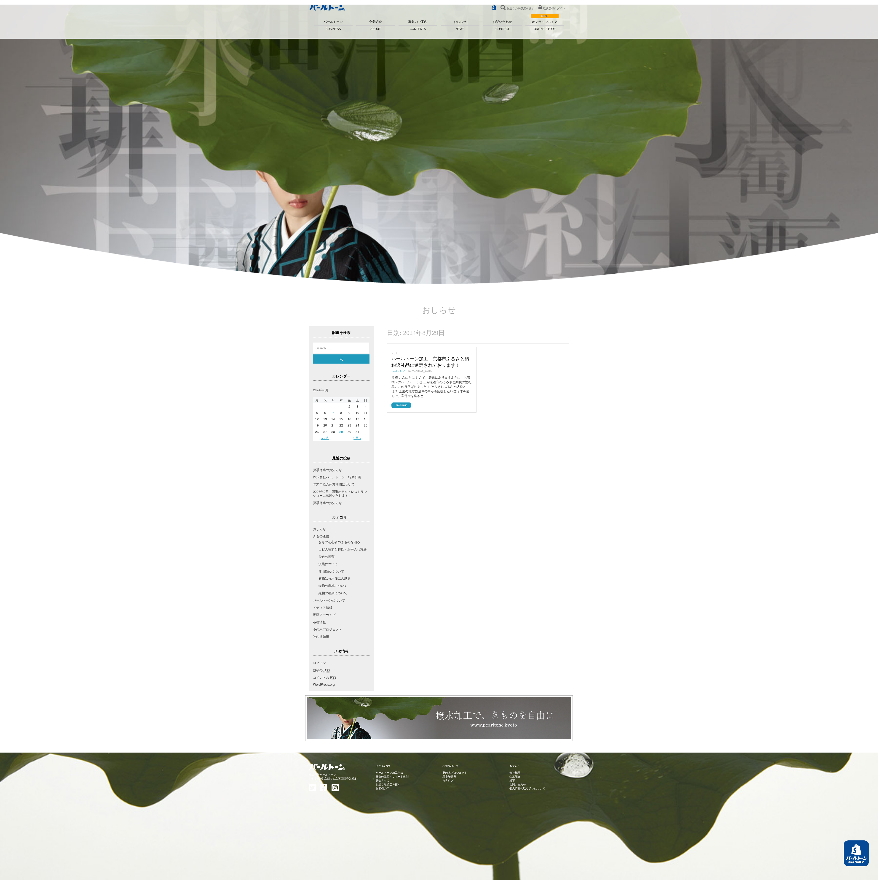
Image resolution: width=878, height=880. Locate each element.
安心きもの (382, 780)
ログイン (319, 662)
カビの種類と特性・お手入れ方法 (343, 549)
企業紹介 (375, 25)
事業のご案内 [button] (417, 25)
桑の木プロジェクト (327, 629)
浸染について (328, 563)
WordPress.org (324, 684)
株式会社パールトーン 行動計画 (337, 477)
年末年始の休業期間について (334, 484)
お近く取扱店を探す (388, 784)
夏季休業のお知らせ (327, 469)
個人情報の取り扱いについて (527, 788)
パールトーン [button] (333, 25)
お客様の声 (382, 788)
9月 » (357, 437)
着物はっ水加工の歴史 (335, 578)
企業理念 (514, 776)
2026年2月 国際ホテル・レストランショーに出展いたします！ (340, 493)
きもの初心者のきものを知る (339, 542)
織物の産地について (333, 585)
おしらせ (460, 25)
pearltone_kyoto (422, 371)
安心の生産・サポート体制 (392, 776)
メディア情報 (322, 607)
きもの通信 (321, 536)
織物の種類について (333, 593)
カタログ (447, 780)
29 (341, 431)
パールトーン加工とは (389, 772)
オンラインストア (544, 25)
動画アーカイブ (324, 614)
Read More (401, 405)
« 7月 (325, 437)
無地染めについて (331, 571)
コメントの (324, 677)
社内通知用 (321, 636)
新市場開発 (449, 776)
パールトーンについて (329, 600)
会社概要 (514, 772)
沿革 (512, 780)
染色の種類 (327, 556)
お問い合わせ (502, 25)
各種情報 (319, 622)
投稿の (321, 670)
